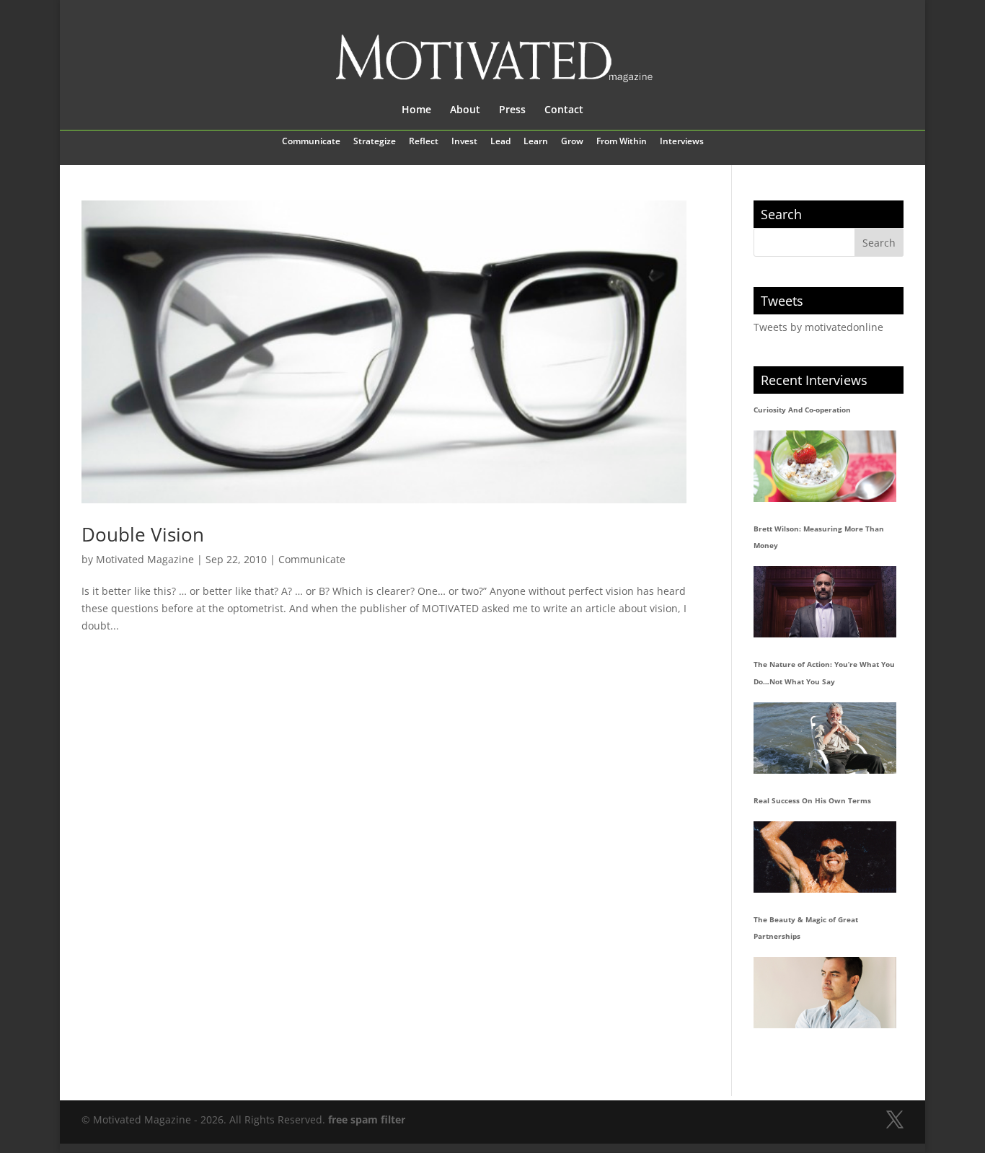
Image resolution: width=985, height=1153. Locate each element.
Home (416, 110)
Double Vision (142, 534)
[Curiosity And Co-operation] (825, 466)
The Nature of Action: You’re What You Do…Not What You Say (824, 672)
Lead (500, 142)
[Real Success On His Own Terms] (825, 857)
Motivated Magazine (145, 559)
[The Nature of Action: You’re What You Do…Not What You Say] (825, 738)
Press (512, 110)
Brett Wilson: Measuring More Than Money (819, 537)
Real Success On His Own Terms (812, 800)
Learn (536, 142)
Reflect (423, 142)
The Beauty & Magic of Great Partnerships (806, 928)
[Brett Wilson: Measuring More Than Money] (825, 601)
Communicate (311, 142)
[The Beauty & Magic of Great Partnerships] (825, 992)
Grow (572, 142)
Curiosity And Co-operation (802, 410)
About (465, 110)
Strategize (374, 142)
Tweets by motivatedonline (818, 327)
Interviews (682, 142)
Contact (563, 110)
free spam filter (366, 1119)
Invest (464, 142)
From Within (621, 142)
